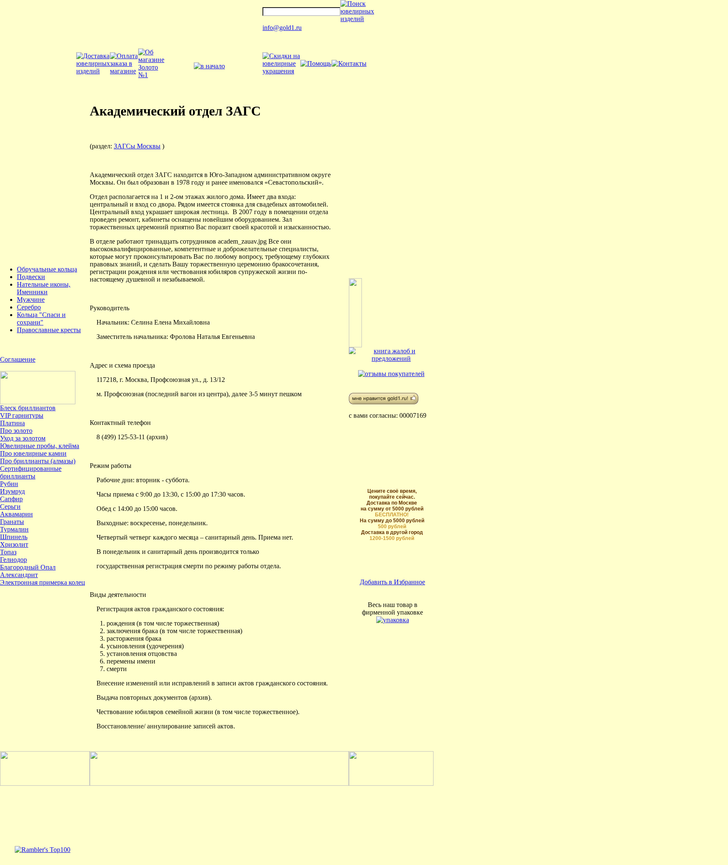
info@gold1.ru (282, 27)
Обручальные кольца (47, 269)
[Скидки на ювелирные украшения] (281, 71)
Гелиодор (13, 559)
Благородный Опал (28, 567)
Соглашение (17, 359)
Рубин (9, 483)
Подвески (31, 276)
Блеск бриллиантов (28, 407)
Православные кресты (49, 329)
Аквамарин (16, 514)
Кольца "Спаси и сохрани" (41, 318)
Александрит (19, 574)
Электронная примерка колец (42, 582)
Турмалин (14, 529)
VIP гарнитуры (21, 415)
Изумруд (12, 491)
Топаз (8, 552)
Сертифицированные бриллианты (31, 472)
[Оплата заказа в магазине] (124, 71)
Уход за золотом (23, 438)
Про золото (16, 430)
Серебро (29, 307)
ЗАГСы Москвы (137, 146)
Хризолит (14, 544)
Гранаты (12, 521)
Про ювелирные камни (33, 453)
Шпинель (13, 536)
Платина (12, 423)
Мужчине (31, 299)
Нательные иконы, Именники (43, 288)
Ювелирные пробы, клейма (39, 445)
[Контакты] (349, 63)
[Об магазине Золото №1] (151, 74)
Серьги (10, 506)
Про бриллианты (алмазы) (37, 461)
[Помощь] (315, 63)
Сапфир (11, 498)
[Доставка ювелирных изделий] (93, 71)
